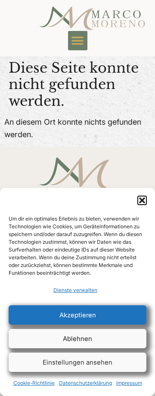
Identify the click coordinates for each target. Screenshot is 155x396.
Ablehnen (77, 339)
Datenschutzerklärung (85, 383)
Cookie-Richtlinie (34, 383)
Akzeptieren (77, 315)
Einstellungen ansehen (77, 362)
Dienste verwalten (75, 290)
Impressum (129, 383)
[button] (142, 200)
